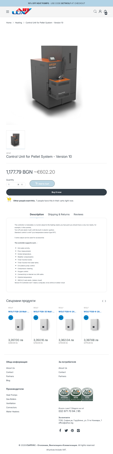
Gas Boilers (11, 399)
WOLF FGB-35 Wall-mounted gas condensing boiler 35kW (43, 311)
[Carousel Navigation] (104, 301)
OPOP (8, 153)
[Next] (102, 301)
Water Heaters (12, 411)
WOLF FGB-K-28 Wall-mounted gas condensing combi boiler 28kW (92, 311)
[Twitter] (66, 431)
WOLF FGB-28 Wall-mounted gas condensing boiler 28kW (17, 311)
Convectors (11, 407)
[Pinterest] (72, 431)
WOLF (10, 308)
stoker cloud (37, 280)
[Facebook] (60, 431)
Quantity (10, 180)
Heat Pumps (11, 395)
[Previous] (105, 301)
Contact (9, 372)
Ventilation (11, 403)
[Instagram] (78, 431)
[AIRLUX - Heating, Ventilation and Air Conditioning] (76, 395)
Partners (10, 376)
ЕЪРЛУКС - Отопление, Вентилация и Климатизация (51, 445)
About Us (10, 368)
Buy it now (56, 192)
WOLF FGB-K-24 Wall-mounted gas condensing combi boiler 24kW (67, 311)
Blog (8, 380)
